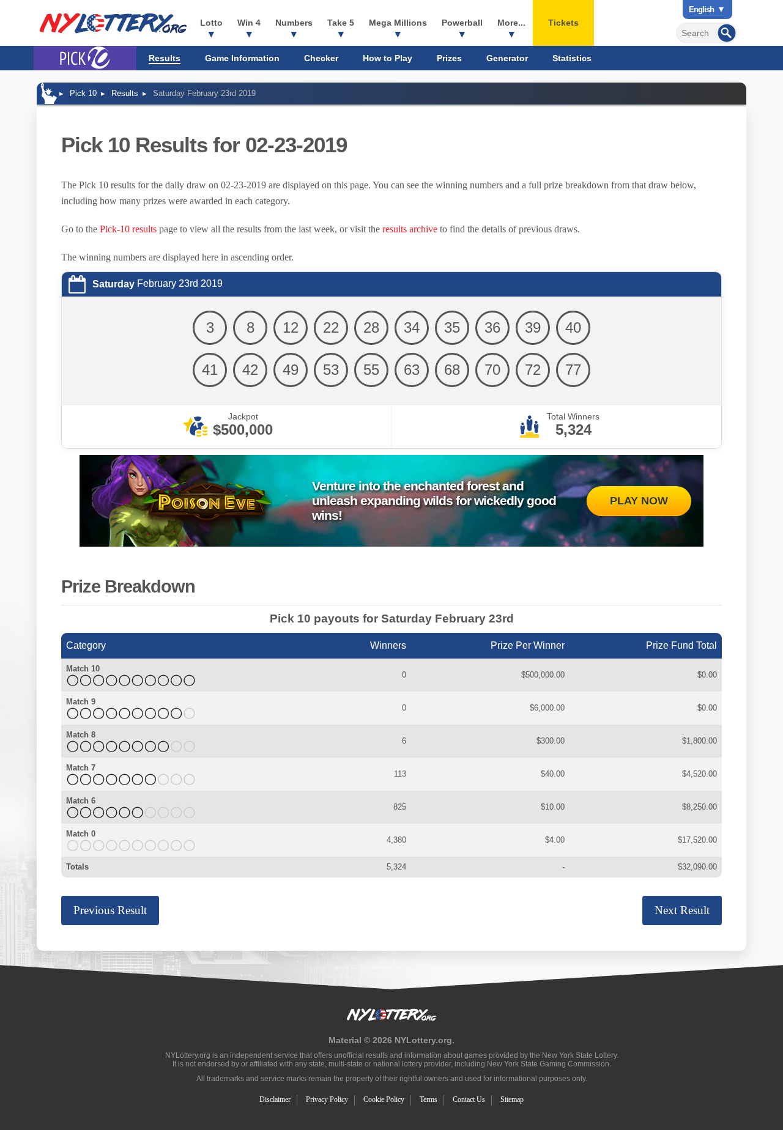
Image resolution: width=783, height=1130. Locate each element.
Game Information (242, 58)
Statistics (572, 58)
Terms (428, 1099)
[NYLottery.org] (113, 23)
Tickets (563, 23)
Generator (507, 58)
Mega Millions (398, 23)
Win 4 (249, 23)
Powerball (462, 23)
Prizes (449, 58)
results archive (409, 229)
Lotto (211, 23)
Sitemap (512, 1099)
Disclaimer (275, 1099)
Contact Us (469, 1099)
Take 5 (340, 23)
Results (164, 58)
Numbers (294, 23)
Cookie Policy (383, 1099)
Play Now (639, 501)
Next (682, 910)
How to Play (387, 58)
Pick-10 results (128, 229)
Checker (321, 58)
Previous (110, 910)
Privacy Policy (327, 1099)
